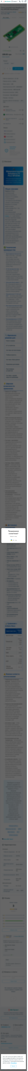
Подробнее (14, 1063)
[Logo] (7, 1)
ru (16, 540)
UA (13, 540)
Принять (13, 1066)
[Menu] (1, 1)
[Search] (22, 1)
